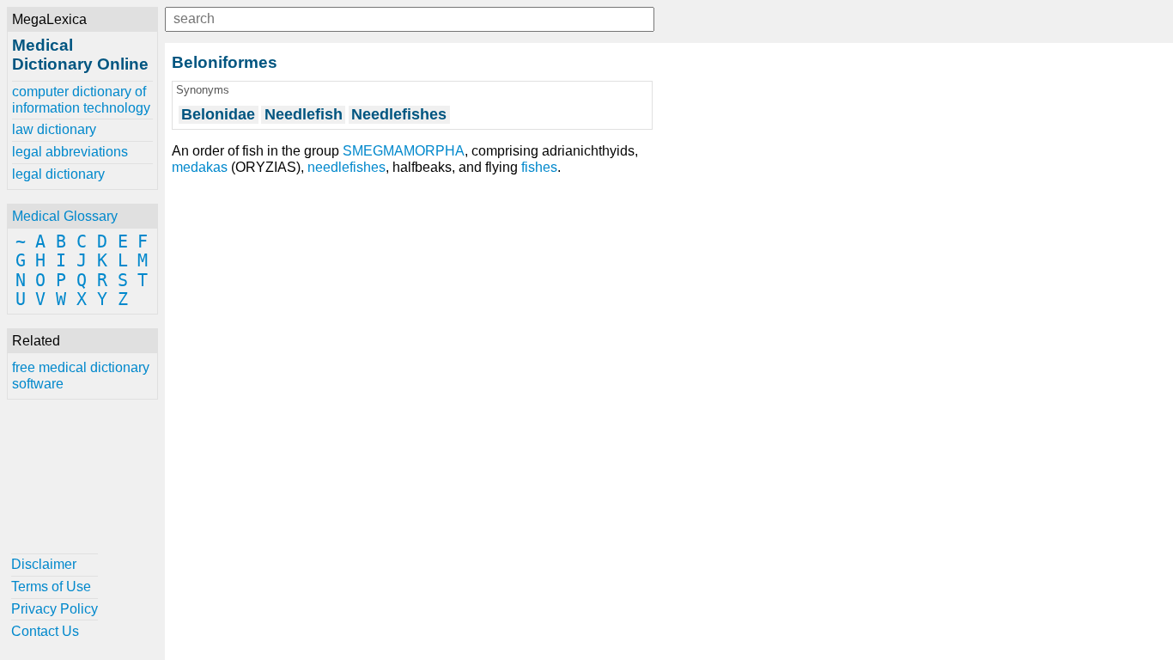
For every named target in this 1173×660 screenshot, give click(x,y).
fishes (539, 167)
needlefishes (346, 167)
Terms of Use (51, 586)
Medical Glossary (65, 216)
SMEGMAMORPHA (404, 151)
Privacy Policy (54, 609)
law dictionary (54, 129)
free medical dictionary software (80, 375)
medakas (200, 167)
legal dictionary (58, 174)
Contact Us (45, 631)
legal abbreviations (70, 151)
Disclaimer (43, 564)
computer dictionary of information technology (81, 99)
